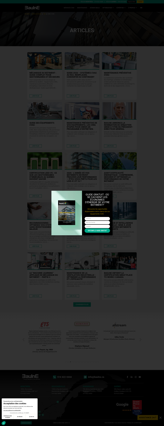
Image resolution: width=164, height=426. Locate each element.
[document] (82, 213)
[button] (110, 193)
